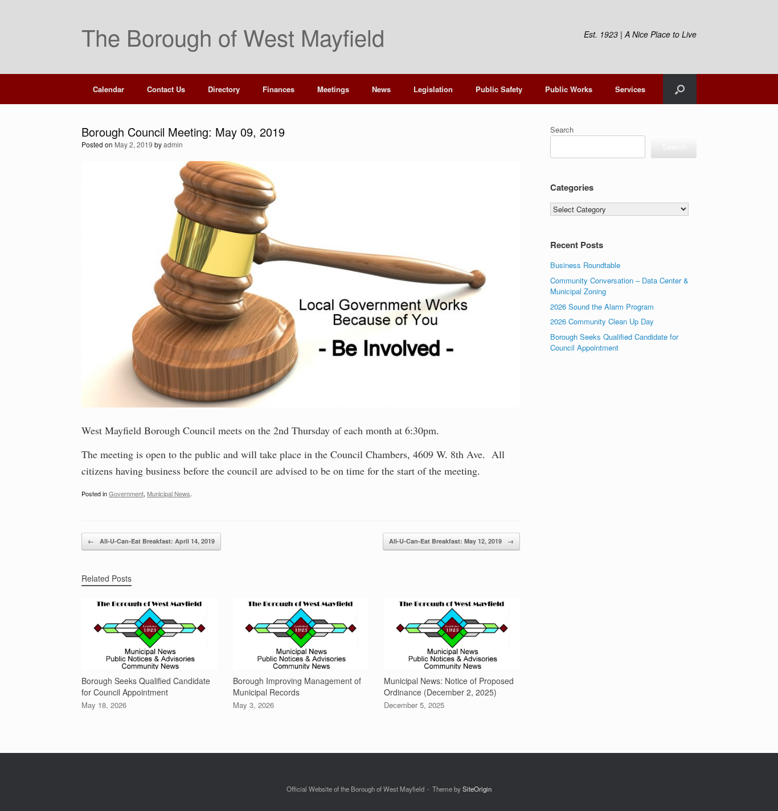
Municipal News (168, 493)
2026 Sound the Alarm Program (602, 306)
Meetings (333, 89)
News (381, 89)
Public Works (568, 89)
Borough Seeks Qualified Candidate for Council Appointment (614, 342)
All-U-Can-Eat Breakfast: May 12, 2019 (451, 541)
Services (630, 89)
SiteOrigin (477, 788)
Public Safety (499, 89)
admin (173, 144)
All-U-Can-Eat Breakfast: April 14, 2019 (151, 541)
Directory (224, 89)
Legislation (433, 89)
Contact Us (166, 89)
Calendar (108, 89)
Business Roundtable (585, 265)
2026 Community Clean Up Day (602, 321)
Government (126, 493)
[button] (680, 89)
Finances (278, 89)
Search (562, 129)
